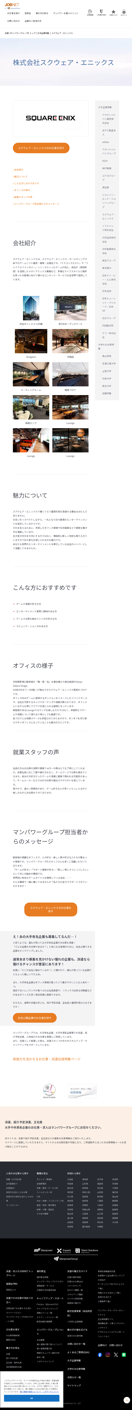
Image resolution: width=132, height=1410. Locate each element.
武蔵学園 (106, 393)
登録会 (28, 13)
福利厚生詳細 (42, 1277)
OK (31, 1398)
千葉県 (115, 1188)
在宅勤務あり (12, 1183)
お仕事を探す (13, 13)
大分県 (115, 1222)
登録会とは (11, 1289)
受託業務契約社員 (14, 1366)
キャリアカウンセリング (47, 1308)
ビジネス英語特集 (75, 1298)
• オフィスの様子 (21, 190)
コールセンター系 (44, 1192)
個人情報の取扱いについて (30, 1391)
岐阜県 (85, 1200)
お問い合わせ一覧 (76, 1343)
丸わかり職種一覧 (75, 1290)
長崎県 (85, 1222)
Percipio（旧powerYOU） (48, 1304)
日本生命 (106, 291)
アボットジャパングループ (109, 151)
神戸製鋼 (106, 168)
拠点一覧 (40, 1357)
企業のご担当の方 (33, 20)
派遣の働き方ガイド (77, 1271)
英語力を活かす (104, 1297)
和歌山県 (86, 1209)
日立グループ (109, 318)
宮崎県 (70, 1226)
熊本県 (100, 1222)
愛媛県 (85, 1218)
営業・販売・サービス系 (47, 1188)
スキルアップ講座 (75, 1294)
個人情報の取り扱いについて (49, 1344)
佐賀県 (70, 1222)
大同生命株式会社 (109, 239)
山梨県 (100, 1192)
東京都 (70, 1192)
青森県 (85, 1179)
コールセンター (13, 1205)
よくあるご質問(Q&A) (78, 1352)
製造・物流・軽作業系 (46, 1205)
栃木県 (70, 1188)
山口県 (100, 1213)
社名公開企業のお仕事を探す (35, 1018)
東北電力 (106, 267)
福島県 (100, 1183)
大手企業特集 (43, 33)
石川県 (70, 1196)
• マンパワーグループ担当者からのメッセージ (36, 203)
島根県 (115, 1209)
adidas (105, 142)
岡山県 (70, 1213)
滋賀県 (70, 1205)
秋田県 (70, 1183)
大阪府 (100, 1205)
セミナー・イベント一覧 (47, 1317)
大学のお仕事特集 (106, 346)
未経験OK (10, 1188)
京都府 (85, 1205)
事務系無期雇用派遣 (106, 1271)
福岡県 (115, 1218)
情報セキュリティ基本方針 (48, 1352)
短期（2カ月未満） (14, 1179)
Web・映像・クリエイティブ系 (50, 1200)
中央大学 (106, 378)
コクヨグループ (109, 177)
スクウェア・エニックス (109, 216)
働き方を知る (42, 13)
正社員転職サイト (105, 1319)
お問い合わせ (13, 20)
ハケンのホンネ (74, 1285)
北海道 (70, 1179)
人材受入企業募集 (75, 1321)
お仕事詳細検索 (13, 1335)
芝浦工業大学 (109, 363)
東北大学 (106, 385)
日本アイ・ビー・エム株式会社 (109, 279)
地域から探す (74, 1173)
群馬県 (85, 1188)
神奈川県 (86, 1192)
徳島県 (115, 1213)
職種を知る (42, 1173)
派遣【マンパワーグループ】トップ (20, 33)
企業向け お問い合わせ (110, 1345)
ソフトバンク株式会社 (108, 228)
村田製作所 (107, 325)
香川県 (70, 1218)
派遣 (8, 1354)
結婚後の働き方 (74, 1303)
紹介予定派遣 (12, 1358)
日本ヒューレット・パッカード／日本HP (109, 304)
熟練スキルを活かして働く (109, 1292)
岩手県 (100, 1179)
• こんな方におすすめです (26, 183)
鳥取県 (100, 1209)
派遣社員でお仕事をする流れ (18, 1308)
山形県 (85, 1183)
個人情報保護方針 (44, 1348)
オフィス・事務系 (44, 1179)
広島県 (85, 1213)
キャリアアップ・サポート (50, 1298)
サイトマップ (74, 1385)
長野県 (85, 1196)
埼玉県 (100, 1188)
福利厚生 (41, 1271)
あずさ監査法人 (109, 132)
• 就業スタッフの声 (22, 197)
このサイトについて (45, 1361)
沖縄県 (100, 1226)
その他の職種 (42, 1213)
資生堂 (105, 187)
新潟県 (100, 1196)
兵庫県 (115, 1205)
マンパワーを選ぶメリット (65, 13)
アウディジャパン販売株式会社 (108, 118)
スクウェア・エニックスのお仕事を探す (41, 148)
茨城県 (115, 1183)
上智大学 (106, 371)
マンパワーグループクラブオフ (50, 1281)
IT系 (38, 1196)
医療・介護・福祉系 (45, 1209)
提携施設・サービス (45, 1285)
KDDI (105, 160)
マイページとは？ (14, 1312)
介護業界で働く (104, 1301)
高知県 (100, 1218)
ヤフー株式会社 (109, 335)
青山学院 (106, 356)
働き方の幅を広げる (77, 1329)
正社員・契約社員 (14, 1362)
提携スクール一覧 (44, 1312)
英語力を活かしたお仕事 (16, 1192)
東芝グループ (109, 260)
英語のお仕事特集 (75, 1335)
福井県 (115, 1192)
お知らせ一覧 (74, 1377)
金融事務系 (41, 1183)
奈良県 (70, 1209)
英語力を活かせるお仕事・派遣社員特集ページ (46, 1059)
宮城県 (115, 1179)
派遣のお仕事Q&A (75, 1281)
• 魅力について (20, 176)
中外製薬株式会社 (109, 251)
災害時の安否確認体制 (46, 1290)
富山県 (115, 1196)
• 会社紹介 (18, 169)
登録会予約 (11, 1283)
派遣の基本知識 (74, 1277)
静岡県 (115, 1200)
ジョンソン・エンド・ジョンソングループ (109, 201)
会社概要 (40, 1339)
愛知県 (70, 1200)
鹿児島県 (86, 1226)
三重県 (100, 1200)
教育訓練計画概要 (44, 1321)
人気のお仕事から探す (17, 1173)
